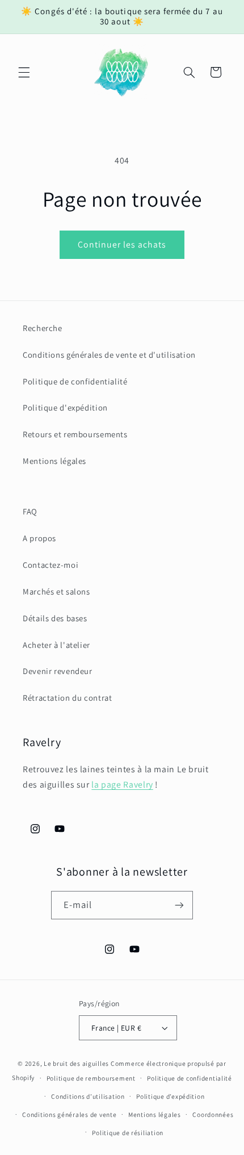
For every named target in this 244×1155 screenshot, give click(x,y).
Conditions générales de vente (69, 1114)
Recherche (42, 328)
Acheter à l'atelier (56, 644)
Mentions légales (54, 460)
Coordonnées (212, 1114)
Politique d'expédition (65, 407)
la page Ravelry (122, 784)
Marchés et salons (56, 591)
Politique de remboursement (91, 1078)
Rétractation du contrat (67, 697)
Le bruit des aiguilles (76, 1063)
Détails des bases (55, 618)
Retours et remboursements (75, 434)
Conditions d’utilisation (88, 1096)
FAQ (30, 511)
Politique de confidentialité (75, 381)
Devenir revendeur (57, 671)
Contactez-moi (50, 564)
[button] (24, 72)
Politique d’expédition (170, 1096)
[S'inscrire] (179, 905)
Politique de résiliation (127, 1132)
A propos (39, 538)
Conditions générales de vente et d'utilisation (109, 354)
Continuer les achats (122, 244)
